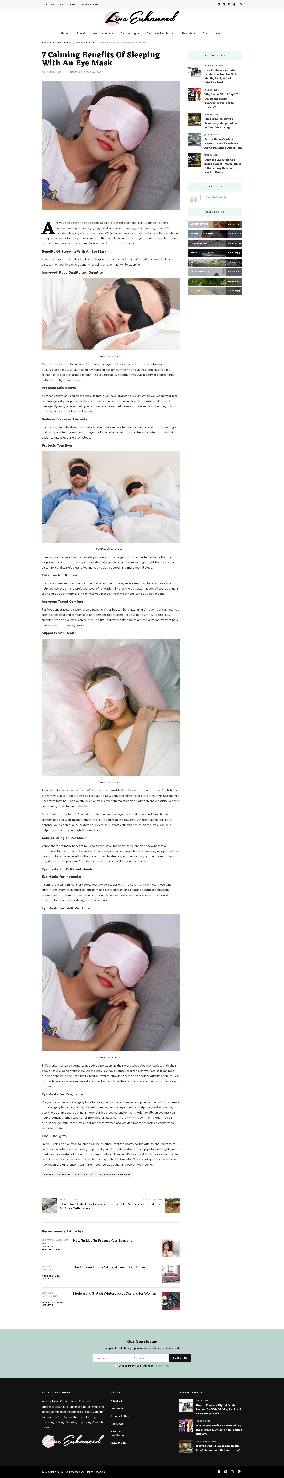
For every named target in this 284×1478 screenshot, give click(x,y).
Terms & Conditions (117, 1434)
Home (65, 33)
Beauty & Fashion (158, 33)
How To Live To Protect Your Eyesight (102, 1240)
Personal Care (93, 72)
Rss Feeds (117, 1424)
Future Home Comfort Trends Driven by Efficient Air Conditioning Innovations (223, 144)
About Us (48, 4)
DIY (205, 33)
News (219, 33)
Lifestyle (187, 33)
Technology (129, 33)
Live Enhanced (216, 197)
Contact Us (68, 4)
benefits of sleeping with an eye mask (68, 1174)
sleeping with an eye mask (113, 1174)
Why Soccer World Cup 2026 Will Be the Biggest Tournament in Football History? (222, 101)
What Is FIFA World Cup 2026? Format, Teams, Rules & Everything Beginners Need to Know (222, 166)
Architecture (102, 33)
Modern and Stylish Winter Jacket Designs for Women (114, 1293)
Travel (81, 33)
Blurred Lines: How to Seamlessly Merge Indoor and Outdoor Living (220, 123)
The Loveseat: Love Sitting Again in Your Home (109, 1267)
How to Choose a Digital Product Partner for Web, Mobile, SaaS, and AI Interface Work (220, 76)
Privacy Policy (162, 1365)
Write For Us (90, 4)
